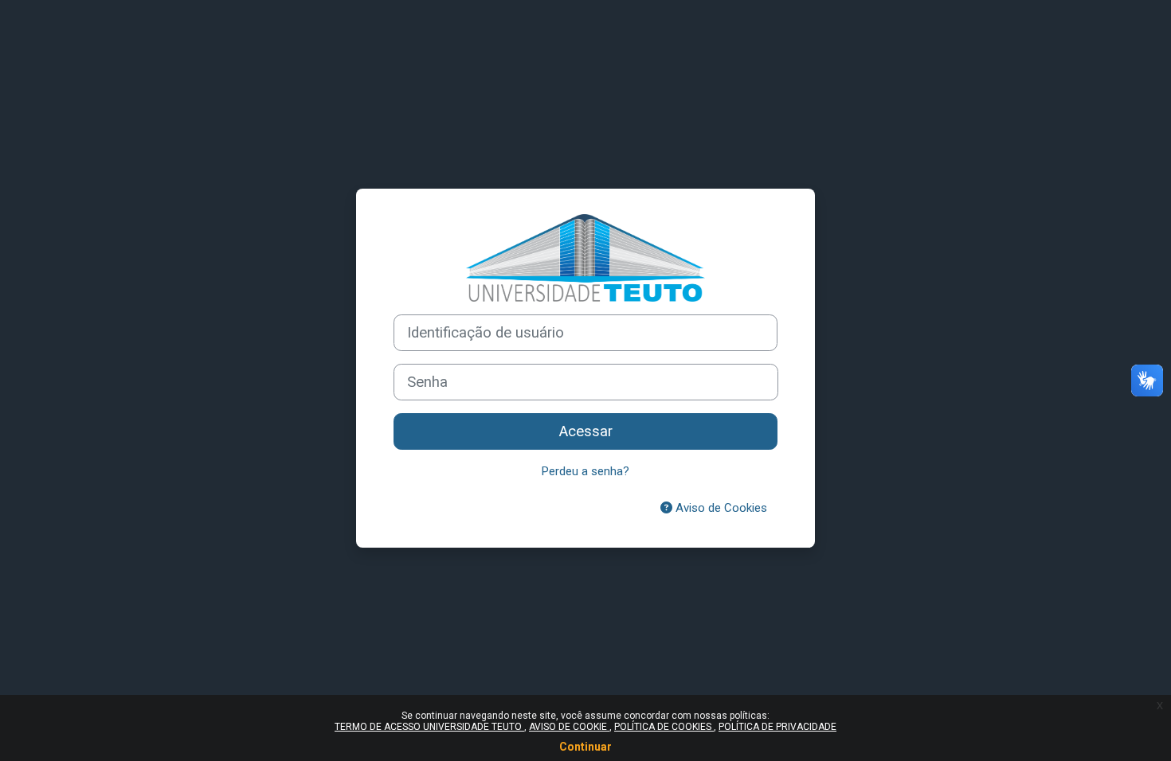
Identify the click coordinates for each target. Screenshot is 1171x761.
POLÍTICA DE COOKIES (664, 726)
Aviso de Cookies (719, 508)
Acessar (586, 431)
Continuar (585, 746)
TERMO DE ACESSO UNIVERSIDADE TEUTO (429, 726)
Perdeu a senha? (585, 471)
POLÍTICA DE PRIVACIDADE (777, 726)
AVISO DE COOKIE (569, 726)
